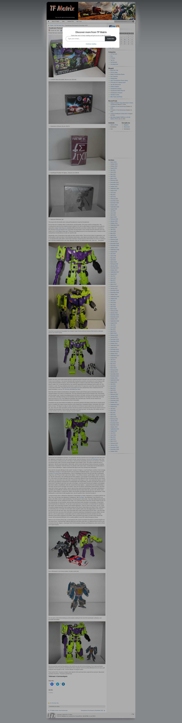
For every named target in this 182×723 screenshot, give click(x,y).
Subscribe (110, 38)
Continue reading (91, 44)
